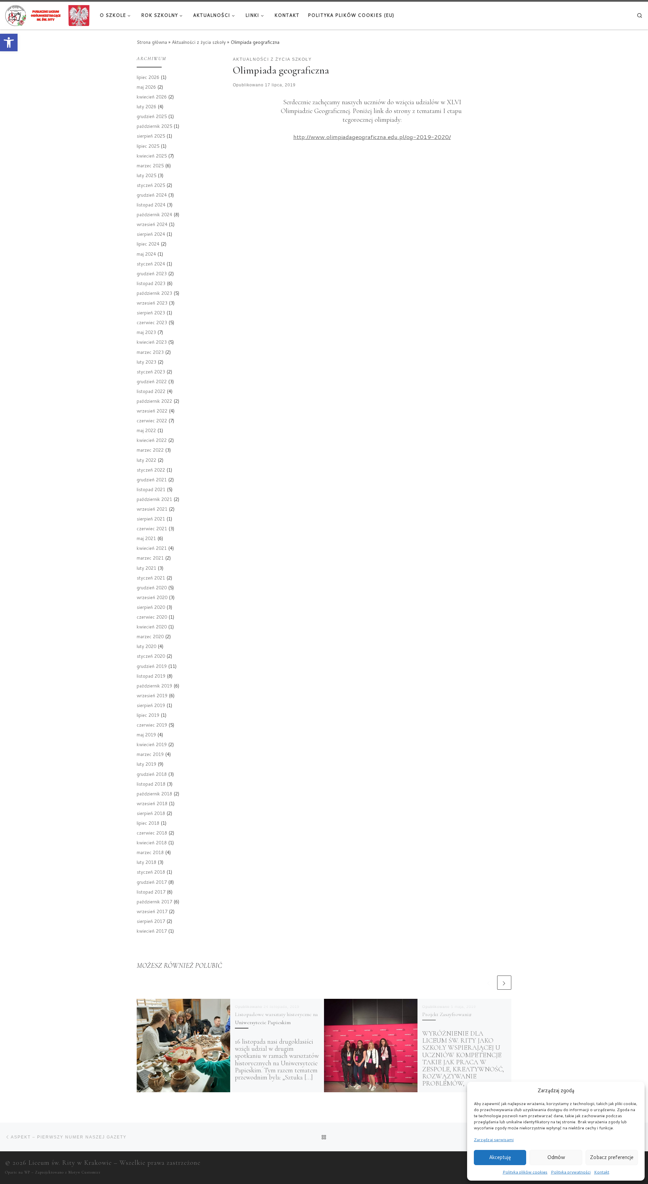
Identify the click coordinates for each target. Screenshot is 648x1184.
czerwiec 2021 (152, 528)
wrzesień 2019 (152, 695)
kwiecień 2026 (152, 96)
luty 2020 (146, 646)
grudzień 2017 (152, 882)
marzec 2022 (150, 450)
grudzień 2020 (152, 587)
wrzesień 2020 (152, 597)
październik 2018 (154, 793)
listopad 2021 (151, 489)
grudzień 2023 (152, 273)
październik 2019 (154, 685)
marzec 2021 (150, 558)
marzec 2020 (150, 636)
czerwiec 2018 (152, 832)
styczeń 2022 (151, 470)
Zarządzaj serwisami (494, 1140)
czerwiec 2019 (152, 725)
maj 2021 (146, 538)
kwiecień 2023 (152, 342)
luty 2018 (146, 862)
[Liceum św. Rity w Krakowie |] (47, 15)
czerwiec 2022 (152, 420)
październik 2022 (154, 401)
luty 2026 (146, 106)
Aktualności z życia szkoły (199, 42)
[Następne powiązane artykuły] (504, 983)
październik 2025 (154, 126)
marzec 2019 (150, 754)
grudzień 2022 (152, 381)
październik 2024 (154, 214)
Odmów (556, 1157)
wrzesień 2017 (152, 911)
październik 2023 (154, 293)
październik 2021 (154, 499)
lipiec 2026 (148, 77)
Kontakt (601, 1172)
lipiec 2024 (148, 244)
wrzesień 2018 (152, 803)
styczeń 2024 (151, 263)
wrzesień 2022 (152, 410)
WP (27, 1172)
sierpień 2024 (151, 234)
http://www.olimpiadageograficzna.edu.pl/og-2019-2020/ (372, 137)
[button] (9, 42)
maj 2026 (146, 87)
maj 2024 (146, 254)
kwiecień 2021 (152, 548)
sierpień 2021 (151, 518)
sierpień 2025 (151, 136)
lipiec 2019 (148, 715)
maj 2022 (146, 430)
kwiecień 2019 (152, 744)
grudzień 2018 (152, 774)
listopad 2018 (151, 784)
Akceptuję (500, 1157)
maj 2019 (146, 734)
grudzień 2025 (152, 116)
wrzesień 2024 (152, 224)
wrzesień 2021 (152, 509)
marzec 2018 (150, 852)
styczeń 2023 (151, 371)
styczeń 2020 (151, 656)
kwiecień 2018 (152, 842)
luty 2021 (146, 568)
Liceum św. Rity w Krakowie (70, 1163)
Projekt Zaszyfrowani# (446, 1014)
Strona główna (152, 42)
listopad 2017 (151, 892)
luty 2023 (146, 362)
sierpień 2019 (151, 705)
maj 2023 (146, 332)
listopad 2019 (151, 676)
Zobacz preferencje (611, 1157)
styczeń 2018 (151, 872)
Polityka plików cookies (525, 1172)
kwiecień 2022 (152, 440)
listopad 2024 (151, 204)
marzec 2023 (150, 352)
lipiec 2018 (148, 823)
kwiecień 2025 (152, 155)
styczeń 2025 (151, 185)
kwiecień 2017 (152, 931)
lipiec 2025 (148, 146)
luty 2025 (146, 175)
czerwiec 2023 (152, 322)
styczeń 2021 (151, 577)
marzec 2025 (150, 165)
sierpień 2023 (151, 312)
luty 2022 (146, 460)
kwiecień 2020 (152, 626)
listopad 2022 (151, 391)
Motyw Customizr (85, 1172)
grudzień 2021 (152, 479)
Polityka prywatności (571, 1172)
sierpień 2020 (151, 607)
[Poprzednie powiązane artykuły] (489, 983)
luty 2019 (146, 764)
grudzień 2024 (152, 195)
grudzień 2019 (152, 666)
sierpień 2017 (151, 921)
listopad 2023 (151, 283)
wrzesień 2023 (152, 303)
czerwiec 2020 (152, 617)
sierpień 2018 (151, 813)
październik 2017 (154, 901)
